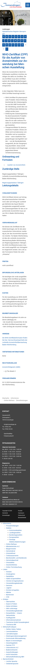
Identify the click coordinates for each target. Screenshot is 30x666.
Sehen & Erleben (11, 606)
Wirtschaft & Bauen (9, 627)
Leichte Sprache (11, 661)
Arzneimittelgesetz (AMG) (11, 367)
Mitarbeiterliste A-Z (12, 546)
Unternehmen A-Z (12, 647)
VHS (7, 597)
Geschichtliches (11, 565)
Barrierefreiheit (22, 517)
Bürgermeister (11, 549)
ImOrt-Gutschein (11, 654)
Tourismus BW (11, 624)
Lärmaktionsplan (12, 634)
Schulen (9, 572)
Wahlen (8, 528)
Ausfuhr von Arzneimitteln (16, 165)
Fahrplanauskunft (9, 436)
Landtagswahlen (15, 533)
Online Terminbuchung (14, 567)
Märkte (8, 592)
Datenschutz (21, 515)
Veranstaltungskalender (14, 583)
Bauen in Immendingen (14, 641)
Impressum (21, 513)
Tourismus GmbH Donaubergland (17, 622)
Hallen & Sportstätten (13, 579)
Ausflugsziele (10, 618)
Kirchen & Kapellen (12, 590)
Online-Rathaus (9, 400)
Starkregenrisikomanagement (16, 636)
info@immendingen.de (10, 424)
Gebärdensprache (12, 664)
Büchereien (10, 595)
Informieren (15, 398)
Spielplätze (10, 576)
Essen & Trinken (11, 604)
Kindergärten (10, 574)
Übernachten (10, 601)
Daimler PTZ (10, 645)
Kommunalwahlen (15, 530)
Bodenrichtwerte (11, 650)
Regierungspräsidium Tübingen (13, 183)
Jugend (8, 588)
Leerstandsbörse (12, 631)
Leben (5, 569)
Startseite (5, 398)
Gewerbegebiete (11, 643)
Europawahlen (14, 537)
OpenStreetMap (8, 433)
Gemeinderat (10, 551)
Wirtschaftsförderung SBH (15, 657)
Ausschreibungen (12, 652)
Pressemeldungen (12, 526)
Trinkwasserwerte (12, 556)
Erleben (5, 599)
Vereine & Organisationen (15, 581)
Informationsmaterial (13, 620)
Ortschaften (10, 562)
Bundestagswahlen (15, 535)
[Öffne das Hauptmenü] (27, 5)
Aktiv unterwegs (11, 608)
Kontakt (20, 510)
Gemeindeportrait (12, 560)
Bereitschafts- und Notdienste (16, 558)
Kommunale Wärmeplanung (15, 638)
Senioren (9, 585)
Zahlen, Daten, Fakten (13, 629)
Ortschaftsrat (10, 553)
